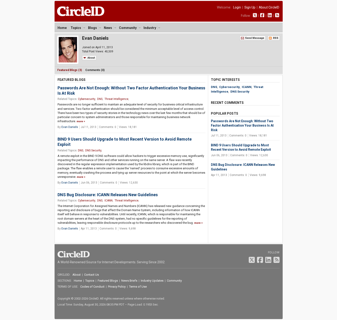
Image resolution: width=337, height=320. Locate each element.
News (108, 28)
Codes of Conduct (92, 286)
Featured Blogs (108, 280)
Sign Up (249, 7)
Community (128, 28)
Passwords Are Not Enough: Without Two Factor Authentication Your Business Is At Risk (242, 125)
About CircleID (269, 7)
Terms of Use (138, 286)
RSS (275, 38)
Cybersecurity (86, 99)
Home (62, 28)
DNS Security (93, 150)
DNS (99, 99)
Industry (150, 28)
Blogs (92, 28)
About (91, 57)
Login (237, 7)
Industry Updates (152, 280)
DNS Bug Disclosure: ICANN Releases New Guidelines (108, 194)
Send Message (254, 38)
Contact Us (91, 274)
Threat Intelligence (116, 99)
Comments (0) (95, 70)
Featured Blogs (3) (69, 70)
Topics (76, 28)
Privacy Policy (117, 286)
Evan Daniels (69, 127)
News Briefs (129, 280)
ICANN (109, 200)
